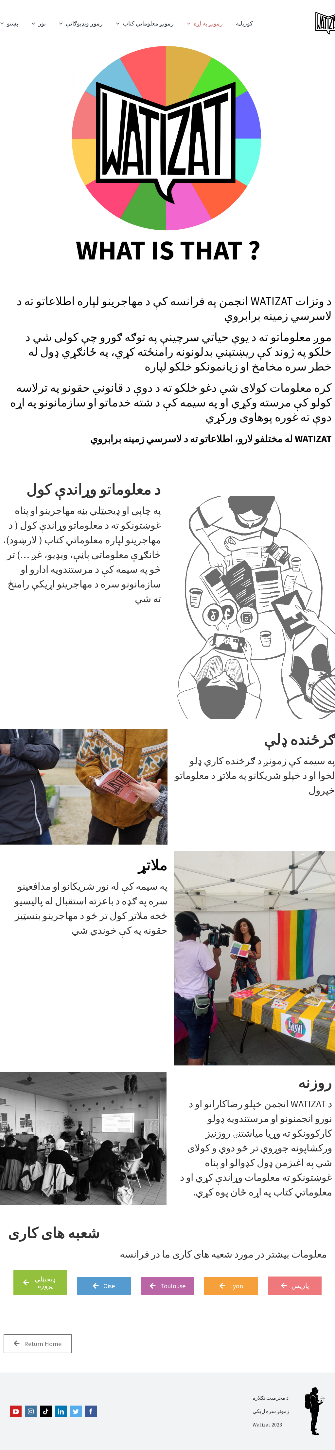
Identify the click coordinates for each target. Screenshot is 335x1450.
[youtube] (16, 1411)
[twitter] (76, 1411)
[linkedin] (61, 1411)
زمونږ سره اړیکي (271, 1411)
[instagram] (31, 1411)
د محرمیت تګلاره (271, 1397)
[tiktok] (46, 1411)
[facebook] (91, 1411)
